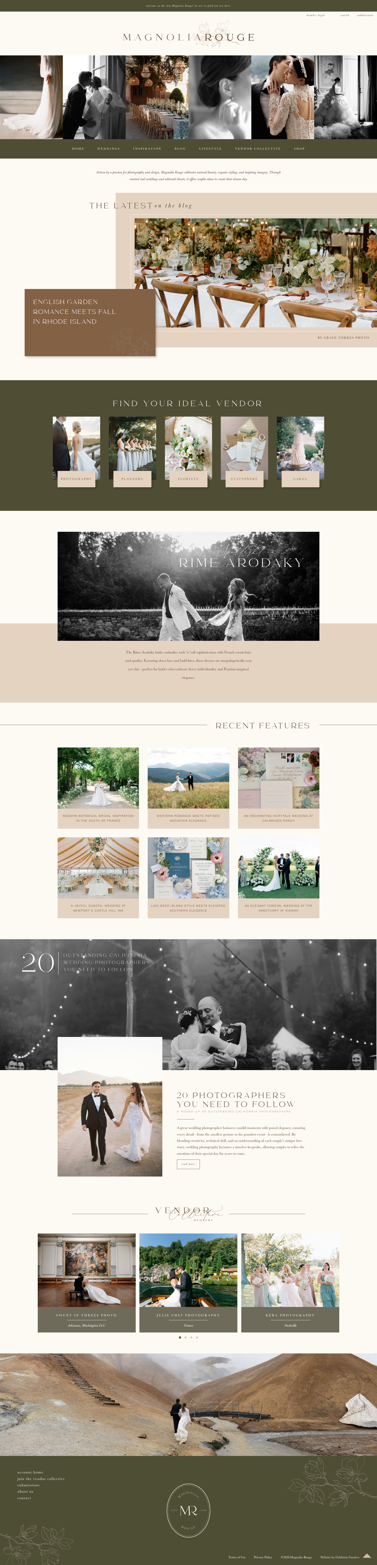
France (188, 1325)
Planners (132, 479)
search (345, 15)
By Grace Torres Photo (343, 337)
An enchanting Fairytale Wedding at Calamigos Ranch (278, 818)
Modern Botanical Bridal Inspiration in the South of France (98, 818)
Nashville (290, 1325)
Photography (76, 479)
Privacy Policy (263, 1557)
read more (188, 1164)
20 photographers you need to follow (237, 1100)
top (367, 1555)
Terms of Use (236, 1557)
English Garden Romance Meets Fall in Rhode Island (75, 312)
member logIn (316, 15)
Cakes (300, 479)
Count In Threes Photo (86, 1315)
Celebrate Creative (347, 1557)
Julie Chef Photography (188, 1315)
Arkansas (74, 1325)
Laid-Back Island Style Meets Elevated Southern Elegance (188, 908)
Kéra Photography (290, 1315)
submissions (365, 15)
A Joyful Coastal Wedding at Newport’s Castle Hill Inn (98, 908)
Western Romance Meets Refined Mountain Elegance (188, 818)
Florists (188, 479)
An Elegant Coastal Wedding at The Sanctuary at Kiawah (279, 908)
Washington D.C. (94, 1325)
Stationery (244, 479)
